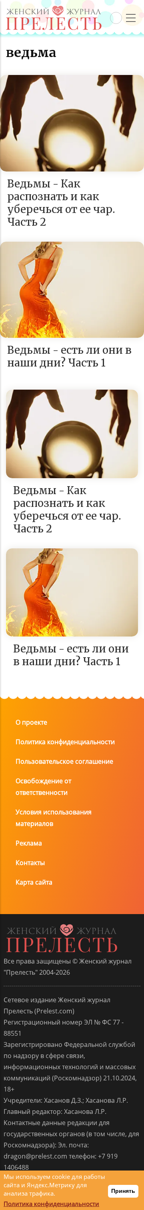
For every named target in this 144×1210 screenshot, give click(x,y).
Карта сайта (34, 882)
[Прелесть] (54, 8)
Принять (123, 1191)
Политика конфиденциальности (65, 741)
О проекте (31, 722)
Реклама (29, 843)
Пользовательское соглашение (64, 761)
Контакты (30, 862)
